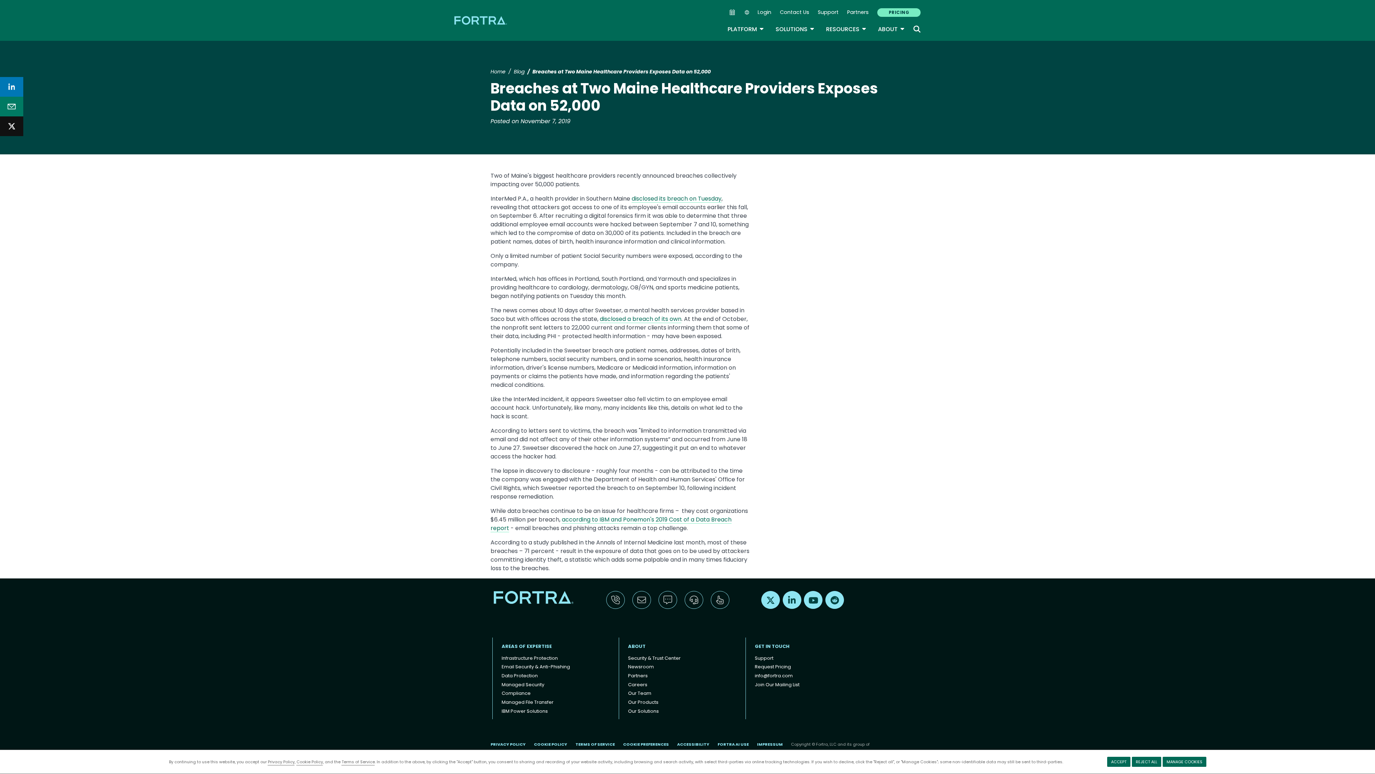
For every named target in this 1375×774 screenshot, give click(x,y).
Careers (637, 684)
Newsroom (641, 666)
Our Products (643, 702)
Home (498, 71)
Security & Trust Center (654, 658)
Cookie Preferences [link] (646, 744)
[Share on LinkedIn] (11, 87)
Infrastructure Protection (530, 658)
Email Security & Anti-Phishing (536, 666)
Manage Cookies (1184, 762)
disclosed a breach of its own (640, 319)
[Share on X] (11, 126)
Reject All (1146, 762)
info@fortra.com (774, 675)
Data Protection (520, 675)
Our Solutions (643, 711)
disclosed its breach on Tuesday (677, 198)
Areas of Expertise (527, 646)
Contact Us (794, 12)
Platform (746, 29)
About (891, 29)
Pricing (899, 12)
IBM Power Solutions (525, 711)
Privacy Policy (281, 762)
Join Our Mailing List (777, 684)
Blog (519, 71)
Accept (1118, 762)
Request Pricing (773, 666)
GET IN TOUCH (772, 646)
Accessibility (693, 744)
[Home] (481, 20)
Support (828, 12)
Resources (846, 29)
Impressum (770, 744)
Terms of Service (358, 762)
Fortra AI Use (733, 744)
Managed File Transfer (528, 702)
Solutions (795, 29)
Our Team (639, 693)
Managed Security (523, 684)
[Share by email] (11, 106)
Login (764, 12)
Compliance (516, 693)
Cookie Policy (309, 762)
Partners (858, 12)
